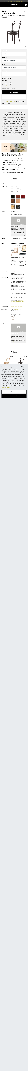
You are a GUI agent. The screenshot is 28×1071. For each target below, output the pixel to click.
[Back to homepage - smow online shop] (14, 5)
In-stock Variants (14, 97)
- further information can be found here (17, 301)
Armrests (4, 50)
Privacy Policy (5, 387)
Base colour (5, 57)
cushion (16, 309)
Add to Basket (14, 92)
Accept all (14, 396)
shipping (7, 85)
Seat (3, 64)
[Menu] (2, 5)
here (14, 235)
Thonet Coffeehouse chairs (16, 306)
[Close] (26, 1)
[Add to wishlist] (25, 11)
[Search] (22, 5)
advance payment (10, 101)
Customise (14, 392)
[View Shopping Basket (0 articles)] (26, 5)
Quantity (4, 71)
